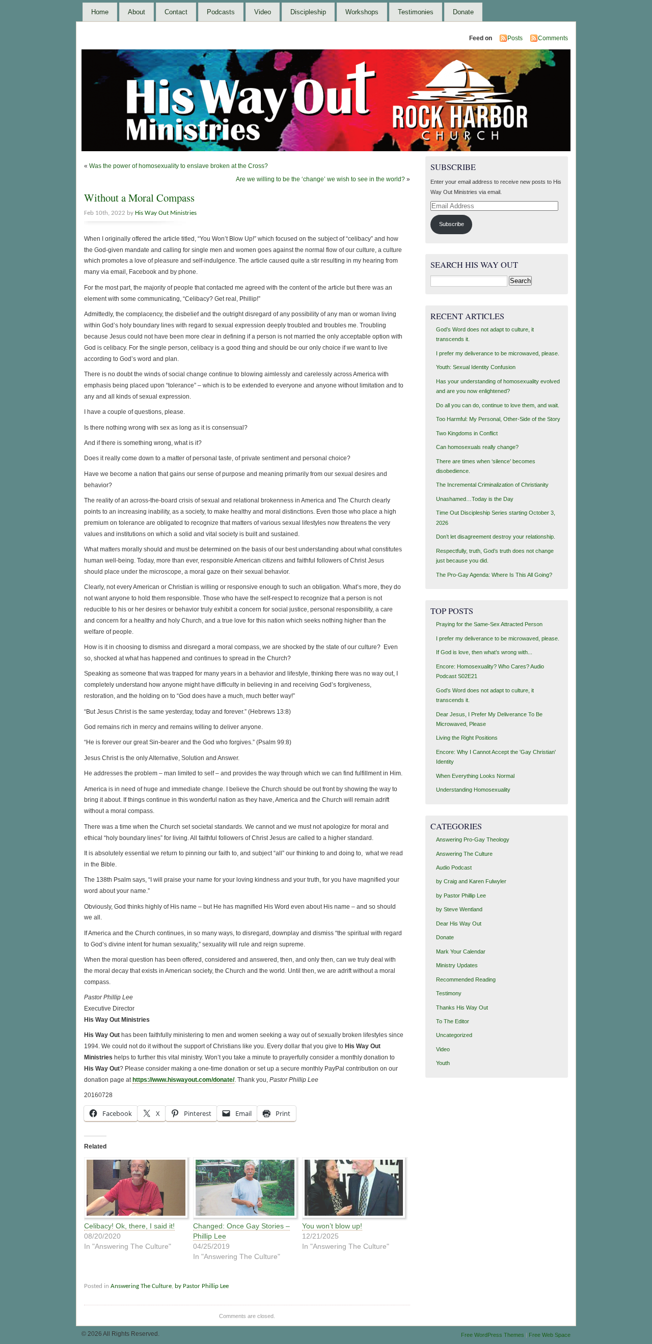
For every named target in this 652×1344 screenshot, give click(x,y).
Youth (443, 1063)
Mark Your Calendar (460, 951)
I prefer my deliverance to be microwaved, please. (497, 353)
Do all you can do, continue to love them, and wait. (497, 405)
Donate (463, 12)
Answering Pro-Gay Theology (472, 839)
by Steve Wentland (459, 909)
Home (99, 12)
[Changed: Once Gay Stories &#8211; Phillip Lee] (242, 1189)
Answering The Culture (141, 1286)
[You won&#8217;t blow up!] (351, 1189)
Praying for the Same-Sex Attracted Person (489, 624)
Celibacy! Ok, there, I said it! (129, 1226)
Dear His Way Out (458, 923)
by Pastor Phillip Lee (202, 1286)
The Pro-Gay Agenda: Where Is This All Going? (494, 575)
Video (262, 12)
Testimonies (415, 12)
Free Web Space (549, 1335)
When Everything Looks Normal (475, 776)
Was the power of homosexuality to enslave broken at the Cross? (178, 166)
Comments (553, 38)
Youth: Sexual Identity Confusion (475, 367)
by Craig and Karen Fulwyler (471, 881)
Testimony (448, 993)
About (136, 12)
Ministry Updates (457, 965)
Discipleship (308, 12)
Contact (176, 12)
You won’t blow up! (332, 1226)
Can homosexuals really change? (477, 447)
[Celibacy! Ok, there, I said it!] (133, 1189)
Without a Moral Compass (139, 197)
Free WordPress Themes (492, 1335)
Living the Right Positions (467, 738)
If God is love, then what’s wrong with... (484, 652)
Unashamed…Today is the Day (474, 499)
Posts (515, 38)
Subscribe (451, 224)
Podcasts (221, 12)
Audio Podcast (454, 867)
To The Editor (452, 1021)
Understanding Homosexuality (473, 790)
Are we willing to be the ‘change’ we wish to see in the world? (320, 179)
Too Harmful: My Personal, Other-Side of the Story (498, 419)
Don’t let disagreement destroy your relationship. (495, 537)
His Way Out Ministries (166, 213)
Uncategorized (454, 1035)
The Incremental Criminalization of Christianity (492, 485)
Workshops (361, 12)
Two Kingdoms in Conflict (467, 433)
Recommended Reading (466, 979)
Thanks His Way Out (462, 1007)
